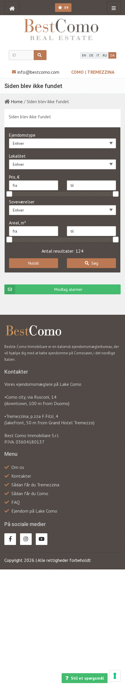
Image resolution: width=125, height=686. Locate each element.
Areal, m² (17, 223)
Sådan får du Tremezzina (35, 485)
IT (98, 55)
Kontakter (21, 476)
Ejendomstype (22, 135)
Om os (17, 467)
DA (112, 55)
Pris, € (14, 177)
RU (105, 55)
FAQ (15, 502)
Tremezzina (101, 72)
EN (84, 55)
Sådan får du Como (29, 493)
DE (91, 55)
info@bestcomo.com (38, 72)
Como (78, 72)
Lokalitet (17, 156)
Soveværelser (22, 202)
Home (17, 101)
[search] (40, 55)
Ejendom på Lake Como (34, 511)
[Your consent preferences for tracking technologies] (114, 675)
